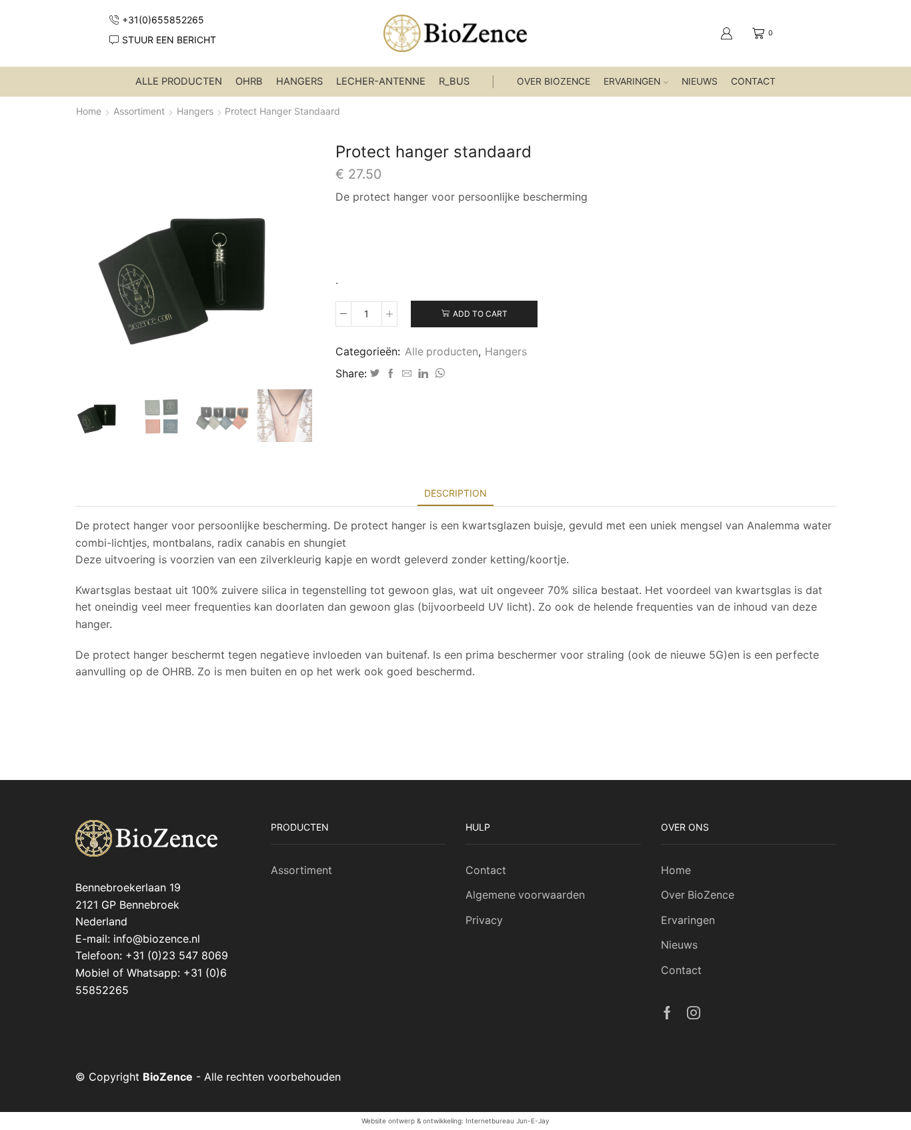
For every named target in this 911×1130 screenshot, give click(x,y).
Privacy (484, 920)
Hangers (299, 81)
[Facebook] (391, 373)
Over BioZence (553, 81)
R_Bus (454, 81)
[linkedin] (423, 373)
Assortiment (139, 111)
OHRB (249, 81)
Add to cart (480, 314)
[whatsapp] (438, 373)
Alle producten (178, 81)
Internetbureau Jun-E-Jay (508, 1121)
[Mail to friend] (407, 373)
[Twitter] (375, 373)
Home (88, 111)
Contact (753, 81)
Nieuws (700, 81)
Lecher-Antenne (380, 81)
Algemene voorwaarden (525, 895)
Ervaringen (632, 81)
